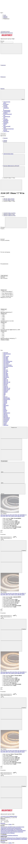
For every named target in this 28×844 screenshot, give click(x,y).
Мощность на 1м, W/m (6, 297)
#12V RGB (5, 360)
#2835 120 (5, 379)
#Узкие (5, 423)
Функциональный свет (10, 829)
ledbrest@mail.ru (13, 816)
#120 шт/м (5, 352)
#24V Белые (6, 377)
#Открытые (6, 420)
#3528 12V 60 (6, 389)
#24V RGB (5, 376)
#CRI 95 (5, 401)
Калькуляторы (6, 839)
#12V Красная (6, 362)
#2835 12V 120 (6, 382)
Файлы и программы (22, 839)
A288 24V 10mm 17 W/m (9, 214)
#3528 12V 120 (6, 388)
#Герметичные (6, 412)
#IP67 (4, 407)
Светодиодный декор (8, 831)
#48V (4, 394)
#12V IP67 (5, 358)
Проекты (5, 17)
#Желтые (5, 414)
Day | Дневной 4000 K (7, 293)
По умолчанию (4, 461)
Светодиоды (6, 131)
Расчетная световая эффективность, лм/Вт (10, 329)
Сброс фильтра (4, 275)
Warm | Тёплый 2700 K (7, 296)
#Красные (5, 416)
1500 (3, 328)
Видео (6, 837)
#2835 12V (5, 380)
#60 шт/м (5, 396)
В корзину (23, 550)
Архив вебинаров (16, 837)
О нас (4, 15)
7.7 (3, 311)
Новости (5, 16)
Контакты (10, 32)
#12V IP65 (5, 357)
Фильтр (2, 493)
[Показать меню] (14, 147)
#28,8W (5, 378)
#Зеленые (5, 415)
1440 (3, 326)
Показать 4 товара (5, 339)
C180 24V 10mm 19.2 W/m (9, 215)
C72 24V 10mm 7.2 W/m (8, 200)
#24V (4, 368)
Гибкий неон (5, 124)
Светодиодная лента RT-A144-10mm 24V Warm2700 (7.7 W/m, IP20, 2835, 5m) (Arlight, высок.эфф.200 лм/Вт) (14, 751)
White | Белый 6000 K (7, 291)
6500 (3, 319)
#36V (4, 393)
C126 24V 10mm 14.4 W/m (9, 213)
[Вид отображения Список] (11, 455)
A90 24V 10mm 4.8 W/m (8, 198)
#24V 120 (5, 369)
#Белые (5, 411)
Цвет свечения (4, 278)
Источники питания (5, 105)
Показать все (14, 427)
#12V (4, 355)
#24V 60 (5, 372)
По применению (4, 263)
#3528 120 (5, 387)
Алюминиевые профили (6, 112)
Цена (2, 471)
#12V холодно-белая (8, 366)
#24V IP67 (5, 374)
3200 (3, 316)
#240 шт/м (5, 367)
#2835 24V (5, 383)
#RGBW (5, 410)
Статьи (22, 837)
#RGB (4, 409)
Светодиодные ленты (6, 826)
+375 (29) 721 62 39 (5, 816)
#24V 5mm (5, 371)
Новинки (5, 138)
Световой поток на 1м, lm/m (7, 320)
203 (3, 334)
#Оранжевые (6, 419)
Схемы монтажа (13, 839)
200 (3, 332)
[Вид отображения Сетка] (11, 444)
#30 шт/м (5, 385)
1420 (3, 325)
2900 (3, 315)
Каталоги (3, 837)
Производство (6, 835)
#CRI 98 (5, 403)
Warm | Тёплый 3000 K (7, 294)
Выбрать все (3, 290)
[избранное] (11, 567)
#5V (4, 395)
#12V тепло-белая (7, 364)
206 (3, 335)
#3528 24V (5, 390)
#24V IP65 (5, 373)
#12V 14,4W (6, 356)
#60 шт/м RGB (6, 399)
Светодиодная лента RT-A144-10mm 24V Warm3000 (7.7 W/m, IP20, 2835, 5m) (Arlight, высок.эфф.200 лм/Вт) (14, 672)
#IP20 (4, 404)
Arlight (9, 824)
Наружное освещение (5, 122)
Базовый (3, 239)
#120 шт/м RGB (7, 353)
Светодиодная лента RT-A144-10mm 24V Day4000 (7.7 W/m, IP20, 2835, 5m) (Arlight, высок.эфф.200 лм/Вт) (13, 594)
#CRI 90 (5, 400)
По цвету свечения (5, 240)
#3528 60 (5, 391)
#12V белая (5, 363)
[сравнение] (11, 556)
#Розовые (5, 421)
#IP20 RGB (5, 405)
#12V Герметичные (7, 361)
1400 (3, 323)
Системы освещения (5, 119)
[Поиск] (11, 48)
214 (3, 337)
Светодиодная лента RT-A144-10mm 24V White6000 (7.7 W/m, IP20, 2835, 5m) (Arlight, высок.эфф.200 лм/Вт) (14, 515)
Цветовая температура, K (6, 312)
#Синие (5, 422)
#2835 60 (5, 384)
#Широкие (5, 425)
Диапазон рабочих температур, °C (8, 338)
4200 (3, 318)
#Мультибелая (6, 417)
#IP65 (4, 406)
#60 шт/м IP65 (6, 398)
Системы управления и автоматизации (12, 827)
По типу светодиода (5, 252)
